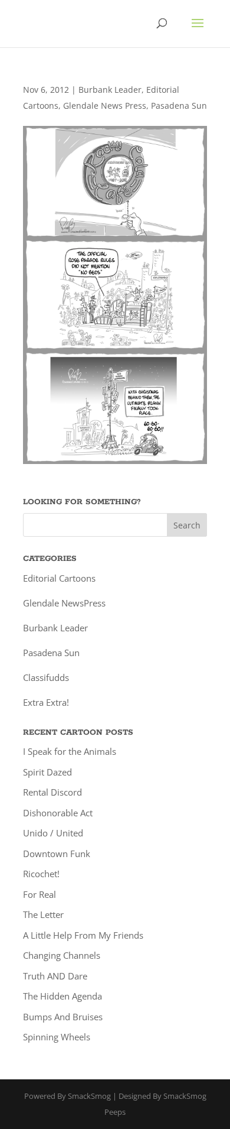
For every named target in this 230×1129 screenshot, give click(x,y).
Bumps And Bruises (63, 1017)
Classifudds (46, 677)
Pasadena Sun (179, 105)
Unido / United (53, 833)
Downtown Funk (56, 853)
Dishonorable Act (58, 813)
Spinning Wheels (56, 1037)
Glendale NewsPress (64, 603)
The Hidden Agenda (62, 996)
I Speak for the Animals (69, 751)
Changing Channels (61, 955)
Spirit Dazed (47, 772)
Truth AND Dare (55, 976)
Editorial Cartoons (59, 578)
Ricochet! (41, 874)
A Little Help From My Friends (83, 935)
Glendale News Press (104, 105)
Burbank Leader (110, 89)
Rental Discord (52, 792)
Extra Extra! (46, 702)
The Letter (43, 914)
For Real (39, 894)
